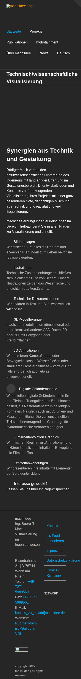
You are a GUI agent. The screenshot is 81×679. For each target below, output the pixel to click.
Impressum (54, 551)
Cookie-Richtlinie (53, 572)
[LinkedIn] (57, 604)
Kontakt (52, 526)
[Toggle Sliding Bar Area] (77, 4)
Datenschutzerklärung (55, 560)
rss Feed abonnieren (55, 538)
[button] (7, 64)
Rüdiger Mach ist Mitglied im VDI (26, 628)
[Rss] (45, 604)
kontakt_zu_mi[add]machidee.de (40, 613)
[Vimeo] (51, 604)
